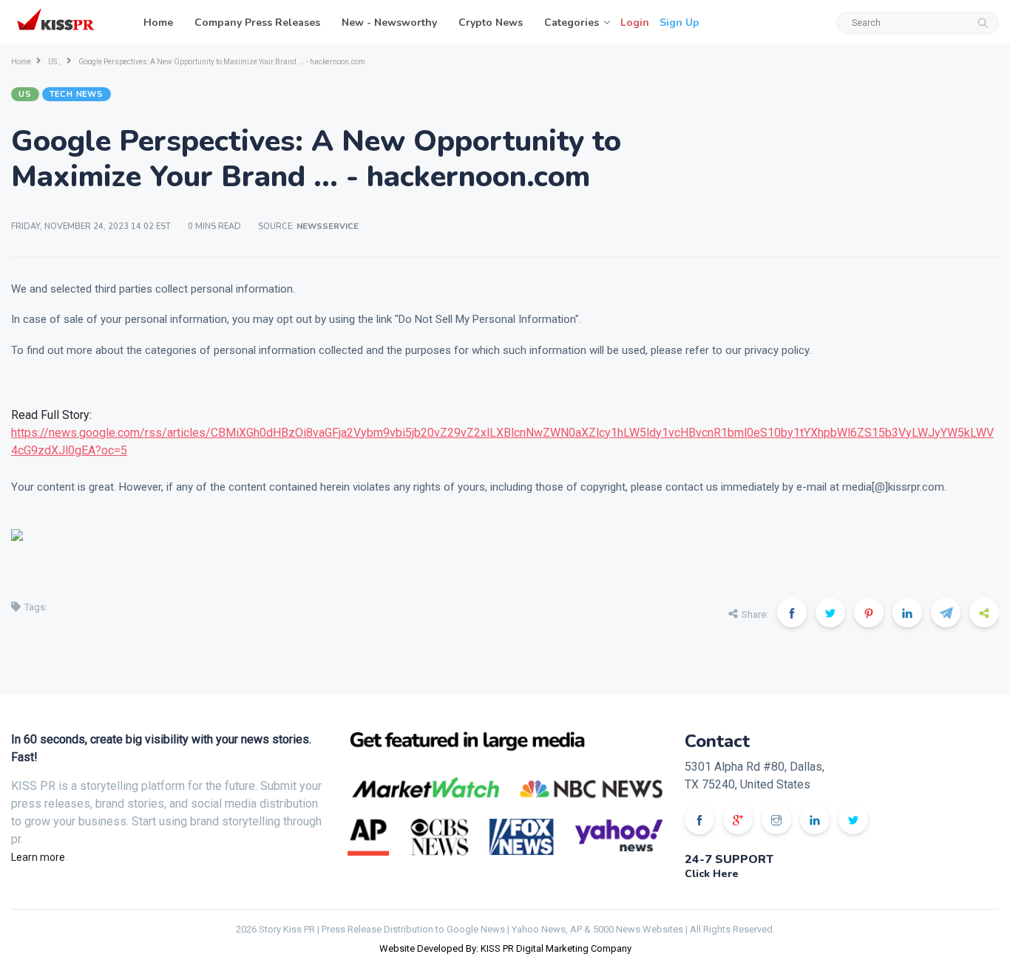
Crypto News (490, 23)
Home (158, 23)
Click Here (712, 874)
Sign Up (679, 23)
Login (634, 23)
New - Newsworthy (389, 23)
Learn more (38, 857)
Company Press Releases (257, 23)
